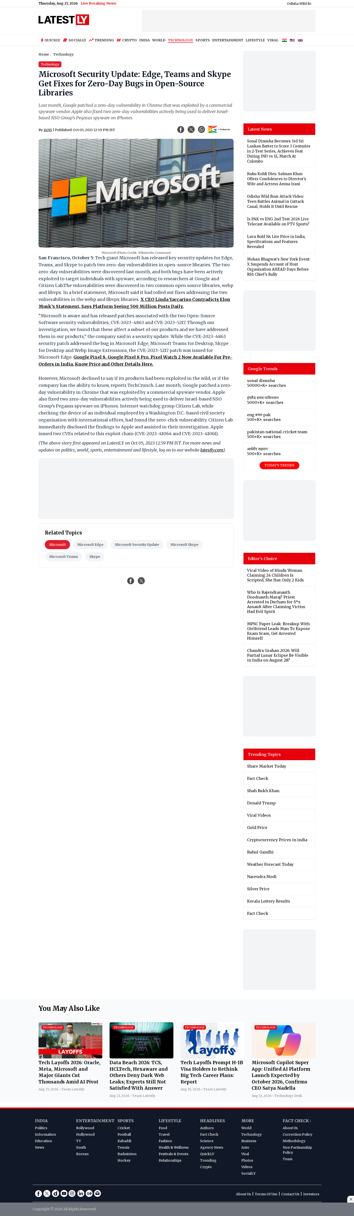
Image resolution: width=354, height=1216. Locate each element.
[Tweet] (141, 580)
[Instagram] (72, 1193)
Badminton (127, 1154)
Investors (311, 1194)
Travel (164, 1134)
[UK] (300, 40)
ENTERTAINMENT (227, 40)
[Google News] (89, 1193)
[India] (284, 40)
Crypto (129, 40)
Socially (77, 40)
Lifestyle (170, 1120)
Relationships (170, 1160)
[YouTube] (63, 1193)
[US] (292, 40)
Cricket (124, 1128)
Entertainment (95, 1120)
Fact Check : (297, 1120)
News (39, 1147)
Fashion (165, 1141)
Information (45, 1134)
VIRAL (272, 40)
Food (163, 1128)
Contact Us (290, 1194)
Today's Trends (279, 465)
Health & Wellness (174, 1147)
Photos (247, 1160)
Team (287, 1159)
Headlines (212, 1120)
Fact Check (209, 1134)
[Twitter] (47, 1193)
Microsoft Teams (63, 556)
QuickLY (207, 1154)
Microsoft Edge (90, 544)
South (81, 1147)
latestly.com (211, 450)
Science (206, 1141)
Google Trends (263, 368)
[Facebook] (38, 1193)
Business (248, 1141)
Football (124, 1134)
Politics (41, 1128)
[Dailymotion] (55, 1193)
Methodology (294, 1141)
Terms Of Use (266, 1194)
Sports (126, 1120)
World (246, 1128)
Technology (251, 1134)
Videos (246, 1167)
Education (43, 1141)
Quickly (52, 40)
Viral (245, 1154)
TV (78, 1141)
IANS (48, 130)
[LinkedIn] (80, 1193)
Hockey (124, 1160)
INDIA (144, 40)
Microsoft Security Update (137, 544)
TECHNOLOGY (180, 40)
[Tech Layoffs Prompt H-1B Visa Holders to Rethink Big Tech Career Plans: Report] (212, 1057)
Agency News (211, 1147)
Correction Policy (297, 1134)
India (41, 1120)
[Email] (97, 1193)
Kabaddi (124, 1141)
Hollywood (85, 1134)
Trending (104, 40)
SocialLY (248, 1173)
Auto (245, 1147)
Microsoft (57, 544)
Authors (207, 1128)
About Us (290, 1128)
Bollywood (85, 1128)
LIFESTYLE (255, 40)
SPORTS (203, 40)
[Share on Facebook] (130, 580)
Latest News (260, 129)
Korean (82, 1154)
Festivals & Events (173, 1154)
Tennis (123, 1147)
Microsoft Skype (184, 544)
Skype (94, 556)
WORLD (158, 40)
